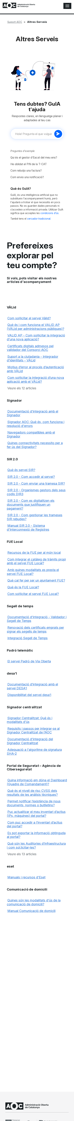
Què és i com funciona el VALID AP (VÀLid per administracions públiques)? (35, 327)
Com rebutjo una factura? (26, 170)
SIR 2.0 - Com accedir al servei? (31, 477)
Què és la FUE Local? (23, 587)
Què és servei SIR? (21, 470)
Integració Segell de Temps (27, 638)
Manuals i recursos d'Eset (26, 877)
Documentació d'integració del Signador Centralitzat (30, 741)
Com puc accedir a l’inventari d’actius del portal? (34, 824)
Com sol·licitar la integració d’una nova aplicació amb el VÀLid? (35, 379)
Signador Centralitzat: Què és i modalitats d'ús (29, 720)
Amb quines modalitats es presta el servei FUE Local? (33, 572)
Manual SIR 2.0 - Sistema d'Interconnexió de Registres (28, 527)
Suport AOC (14, 21)
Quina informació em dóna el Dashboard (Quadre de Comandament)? (37, 782)
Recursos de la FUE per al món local (34, 552)
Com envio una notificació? (27, 177)
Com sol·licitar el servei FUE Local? (33, 594)
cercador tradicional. (39, 218)
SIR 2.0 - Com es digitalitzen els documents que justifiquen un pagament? (30, 504)
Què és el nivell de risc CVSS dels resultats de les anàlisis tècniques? (32, 792)
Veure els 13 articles (21, 854)
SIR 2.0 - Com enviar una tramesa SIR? (36, 483)
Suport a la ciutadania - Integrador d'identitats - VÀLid (32, 358)
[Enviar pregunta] (58, 134)
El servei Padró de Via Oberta (29, 661)
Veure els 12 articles (21, 388)
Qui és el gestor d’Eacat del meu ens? (33, 157)
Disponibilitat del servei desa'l (29, 695)
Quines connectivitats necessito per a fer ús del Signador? (35, 445)
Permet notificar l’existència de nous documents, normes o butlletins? (34, 803)
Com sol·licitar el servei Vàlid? (29, 318)
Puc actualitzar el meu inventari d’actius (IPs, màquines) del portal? (36, 814)
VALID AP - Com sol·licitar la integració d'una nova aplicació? (36, 337)
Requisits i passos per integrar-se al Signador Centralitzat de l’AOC (33, 730)
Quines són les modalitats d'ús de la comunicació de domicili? (34, 902)
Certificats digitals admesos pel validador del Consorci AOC (30, 348)
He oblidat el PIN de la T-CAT (28, 164)
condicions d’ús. (49, 213)
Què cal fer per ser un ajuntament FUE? (36, 580)
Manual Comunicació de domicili (31, 911)
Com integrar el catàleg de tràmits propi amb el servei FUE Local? (36, 561)
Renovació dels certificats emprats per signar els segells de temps (35, 629)
